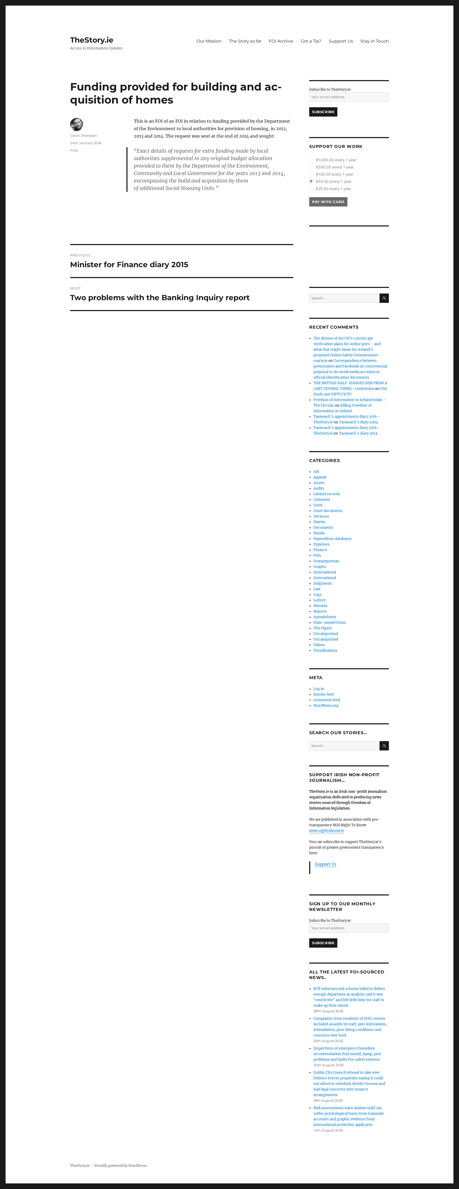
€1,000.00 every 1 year (336, 160)
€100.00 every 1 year (334, 174)
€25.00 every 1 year (333, 188)
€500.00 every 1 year (335, 167)
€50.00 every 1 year (333, 181)
